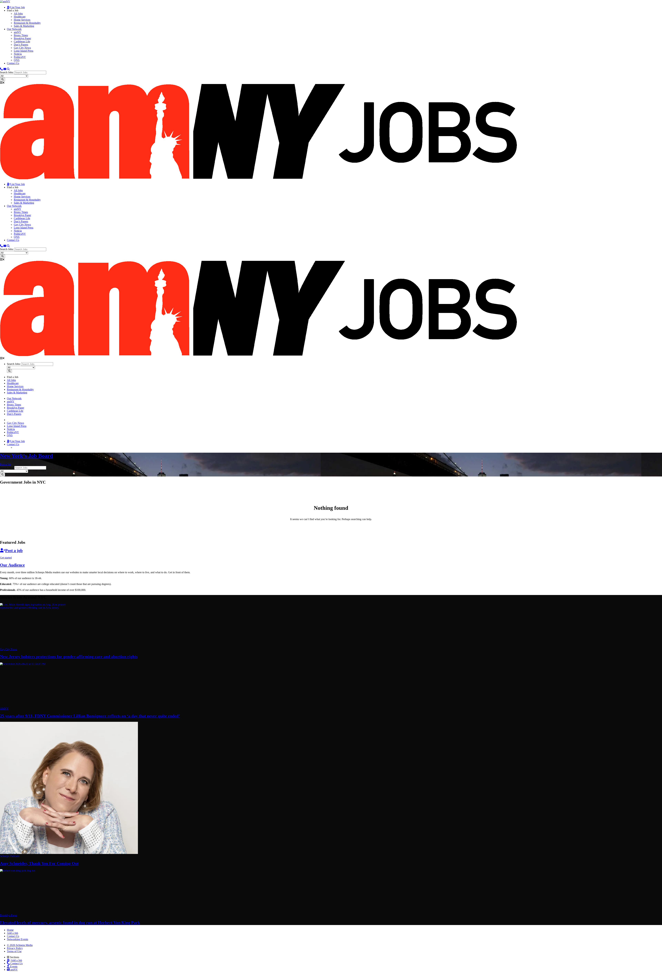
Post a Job (5, 464)
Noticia (18, 53)
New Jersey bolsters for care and (69, 656)
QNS (16, 60)
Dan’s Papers (21, 44)
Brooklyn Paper (22, 38)
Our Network (14, 29)
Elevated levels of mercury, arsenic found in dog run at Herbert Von (70, 922)
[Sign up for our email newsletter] (4, 69)
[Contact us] (1, 69)
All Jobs (18, 13)
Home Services (22, 19)
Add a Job (16, 960)
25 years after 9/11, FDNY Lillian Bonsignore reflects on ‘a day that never (90, 716)
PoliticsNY (20, 57)
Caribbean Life (22, 41)
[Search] (8, 69)
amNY (17, 32)
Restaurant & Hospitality (27, 22)
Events (13, 966)
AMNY (4, 708)
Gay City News (22, 47)
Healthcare (20, 16)
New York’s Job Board (26, 456)
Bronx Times (21, 35)
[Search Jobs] (2, 79)
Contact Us (13, 63)
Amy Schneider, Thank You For (39, 863)
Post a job (14, 550)
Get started (6, 557)
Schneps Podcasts (9, 856)
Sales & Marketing (24, 25)
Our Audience (12, 565)
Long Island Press (23, 50)
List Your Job (17, 7)
